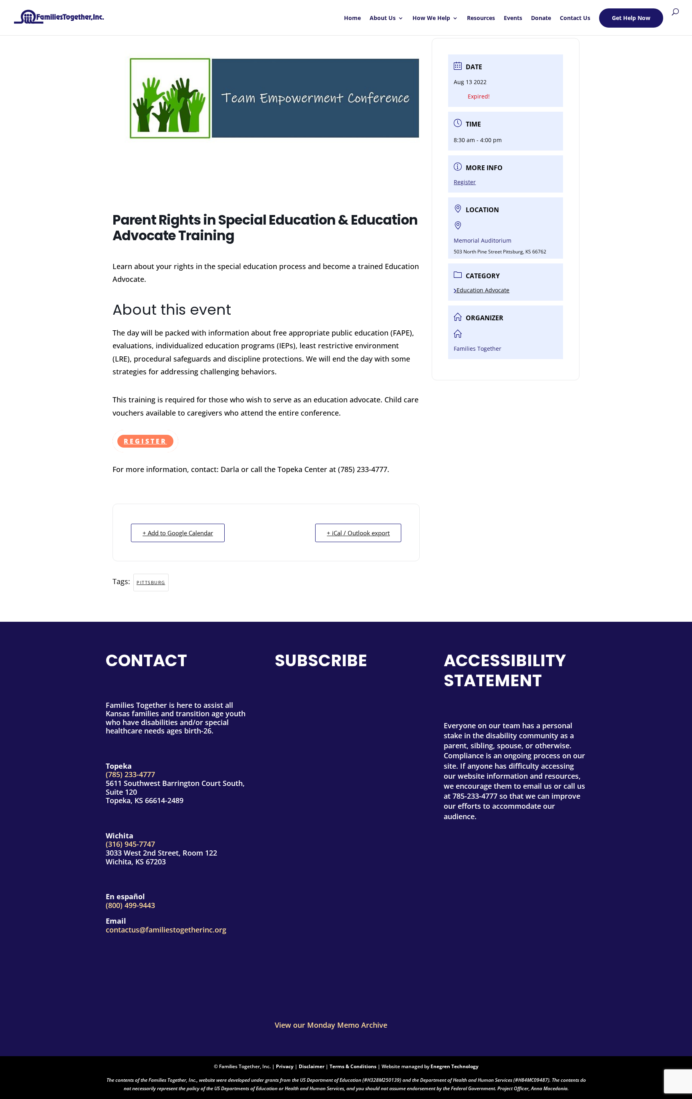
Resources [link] (481, 18)
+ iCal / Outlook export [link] (358, 533)
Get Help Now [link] (631, 18)
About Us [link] (383, 18)
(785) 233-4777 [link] (130, 774)
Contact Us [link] (575, 18)
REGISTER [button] (145, 441)
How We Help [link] (431, 18)
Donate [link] (541, 18)
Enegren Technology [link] (454, 1066)
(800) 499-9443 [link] (130, 905)
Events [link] (513, 18)
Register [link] (465, 182)
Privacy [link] (285, 1066)
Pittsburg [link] (151, 582)
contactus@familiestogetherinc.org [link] (166, 929)
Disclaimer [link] (311, 1066)
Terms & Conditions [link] (353, 1066)
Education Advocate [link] (483, 290)
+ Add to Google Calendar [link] (178, 533)
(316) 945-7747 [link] (130, 844)
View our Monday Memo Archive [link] (331, 1025)
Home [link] (352, 18)
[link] (59, 13)
